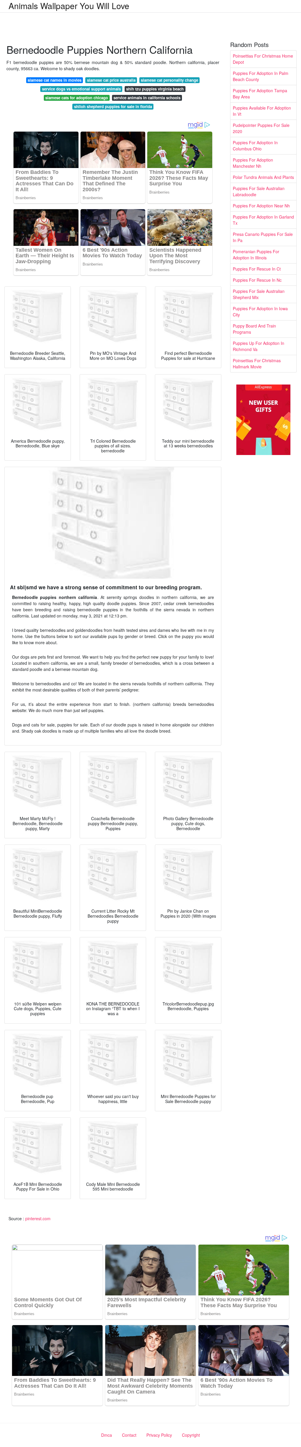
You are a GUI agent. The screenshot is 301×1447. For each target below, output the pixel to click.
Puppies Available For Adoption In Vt (262, 111)
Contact (129, 1435)
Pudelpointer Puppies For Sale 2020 (261, 128)
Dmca (106, 1435)
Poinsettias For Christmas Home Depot (263, 59)
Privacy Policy (159, 1435)
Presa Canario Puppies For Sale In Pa (263, 237)
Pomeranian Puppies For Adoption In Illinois (256, 255)
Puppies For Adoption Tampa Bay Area (260, 94)
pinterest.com (38, 1218)
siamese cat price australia (111, 80)
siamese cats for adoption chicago (76, 97)
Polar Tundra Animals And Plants (263, 177)
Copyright (191, 1435)
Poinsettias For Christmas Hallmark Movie (257, 363)
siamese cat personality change (169, 80)
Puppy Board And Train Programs (254, 329)
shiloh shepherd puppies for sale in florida (113, 106)
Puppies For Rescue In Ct (257, 269)
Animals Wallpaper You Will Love (69, 5)
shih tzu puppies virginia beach (155, 89)
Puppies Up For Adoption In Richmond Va (258, 346)
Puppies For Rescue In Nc (257, 280)
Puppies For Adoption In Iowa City (260, 311)
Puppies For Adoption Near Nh (261, 206)
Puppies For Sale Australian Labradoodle (259, 191)
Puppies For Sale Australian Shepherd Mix (259, 294)
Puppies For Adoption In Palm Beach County (260, 76)
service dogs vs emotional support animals (81, 89)
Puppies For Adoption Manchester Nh (253, 163)
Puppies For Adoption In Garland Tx (263, 220)
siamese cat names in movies (54, 80)
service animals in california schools (146, 97)
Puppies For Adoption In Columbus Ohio (255, 146)
